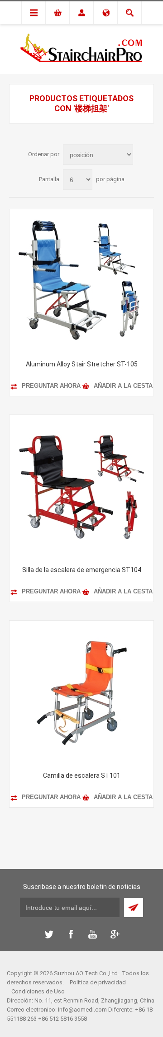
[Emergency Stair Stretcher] (81, 487)
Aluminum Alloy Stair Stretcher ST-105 (82, 364)
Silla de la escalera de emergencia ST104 (81, 569)
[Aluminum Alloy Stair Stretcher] (81, 281)
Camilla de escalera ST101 (81, 775)
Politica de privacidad (98, 982)
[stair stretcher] (81, 693)
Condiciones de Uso (38, 991)
